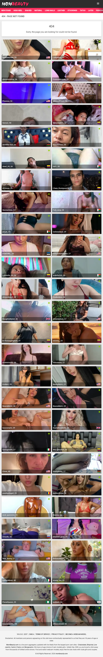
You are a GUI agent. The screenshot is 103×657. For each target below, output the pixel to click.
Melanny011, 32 (59, 123)
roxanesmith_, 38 (9, 624)
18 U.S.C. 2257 (22, 634)
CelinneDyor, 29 (59, 232)
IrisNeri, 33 (7, 384)
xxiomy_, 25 (58, 341)
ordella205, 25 (59, 275)
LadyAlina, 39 (58, 57)
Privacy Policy (58, 634)
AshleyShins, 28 (59, 493)
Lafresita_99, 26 (9, 275)
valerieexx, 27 (59, 362)
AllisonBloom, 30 (60, 101)
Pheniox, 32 (7, 101)
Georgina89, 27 (8, 450)
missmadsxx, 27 (59, 319)
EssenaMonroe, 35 (61, 79)
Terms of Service (43, 634)
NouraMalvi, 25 (59, 406)
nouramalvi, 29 (8, 428)
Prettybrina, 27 (59, 471)
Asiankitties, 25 (59, 145)
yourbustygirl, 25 (9, 493)
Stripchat (90, 645)
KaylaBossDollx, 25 (61, 428)
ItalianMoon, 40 (9, 580)
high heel (18, 10)
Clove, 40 (6, 471)
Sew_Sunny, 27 (8, 558)
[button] (98, 3)
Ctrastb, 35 (7, 537)
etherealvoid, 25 (60, 624)
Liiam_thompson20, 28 (62, 188)
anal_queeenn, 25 (9, 515)
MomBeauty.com (12, 645)
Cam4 (13, 647)
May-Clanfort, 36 (60, 450)
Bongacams (29, 647)
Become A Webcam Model (76, 634)
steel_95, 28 (7, 166)
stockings (72, 10)
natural (38, 10)
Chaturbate (82, 645)
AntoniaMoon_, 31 (60, 558)
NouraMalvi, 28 (8, 406)
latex (90, 10)
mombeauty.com (62, 654)
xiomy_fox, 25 (58, 580)
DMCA (31, 634)
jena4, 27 (6, 232)
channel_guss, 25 (60, 537)
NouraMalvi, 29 (59, 384)
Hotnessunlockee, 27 (62, 254)
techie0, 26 (57, 602)
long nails (50, 10)
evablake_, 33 (8, 254)
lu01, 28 (56, 166)
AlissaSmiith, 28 (9, 297)
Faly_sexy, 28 (58, 210)
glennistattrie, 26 (9, 79)
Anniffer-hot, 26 (9, 145)
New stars (6, 10)
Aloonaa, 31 (7, 188)
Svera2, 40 (6, 123)
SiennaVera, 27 (8, 210)
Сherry (18, 647)
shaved (28, 10)
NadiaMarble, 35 (9, 57)
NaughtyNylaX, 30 (10, 319)
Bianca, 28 (57, 515)
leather (61, 10)
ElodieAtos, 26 (59, 297)
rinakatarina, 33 (9, 362)
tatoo (82, 10)
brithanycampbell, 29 (11, 341)
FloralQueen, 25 (9, 602)
